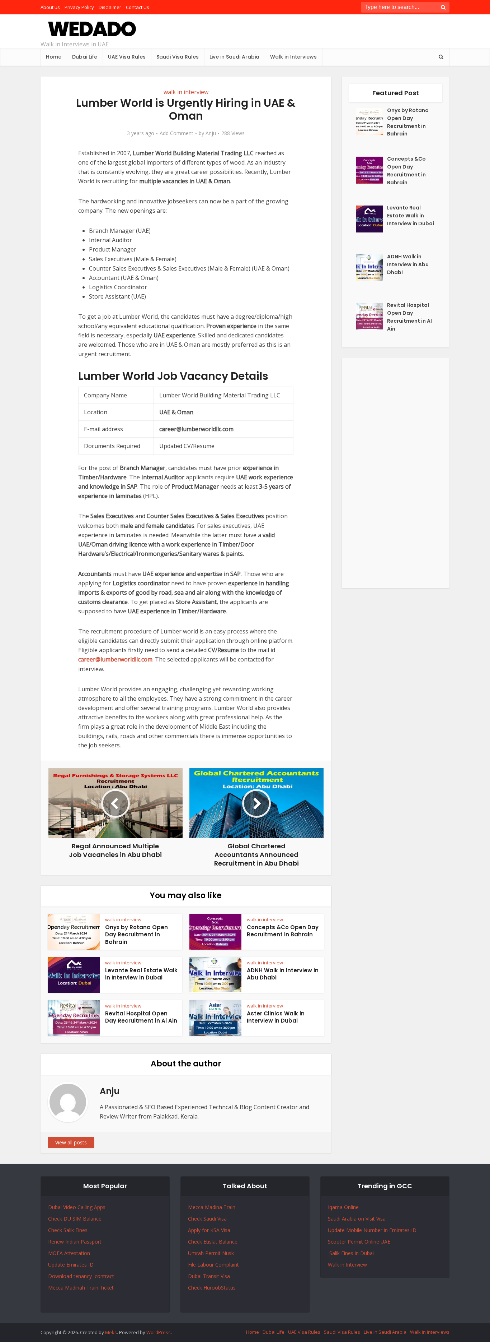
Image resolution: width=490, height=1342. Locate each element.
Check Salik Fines (68, 1230)
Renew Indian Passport (75, 1241)
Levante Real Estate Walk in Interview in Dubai (141, 974)
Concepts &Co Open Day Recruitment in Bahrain (283, 930)
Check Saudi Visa (207, 1218)
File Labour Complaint (213, 1264)
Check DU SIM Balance (75, 1218)
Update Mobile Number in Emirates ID (372, 1230)
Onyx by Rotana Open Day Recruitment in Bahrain (136, 934)
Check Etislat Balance (212, 1241)
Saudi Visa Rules (177, 56)
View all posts (71, 1142)
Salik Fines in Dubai (351, 1253)
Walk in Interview (347, 1264)
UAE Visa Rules (127, 56)
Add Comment (176, 133)
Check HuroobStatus (212, 1287)
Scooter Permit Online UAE (359, 1241)
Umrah (196, 1253)
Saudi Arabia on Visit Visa (357, 1218)
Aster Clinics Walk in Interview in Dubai (276, 1017)
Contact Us (137, 7)
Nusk (228, 1253)
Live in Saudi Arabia (234, 56)
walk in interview (186, 92)
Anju (211, 133)
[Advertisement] (395, 473)
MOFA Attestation (69, 1253)
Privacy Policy (79, 7)
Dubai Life (84, 56)
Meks (111, 1332)
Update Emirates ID (71, 1264)
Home (53, 56)
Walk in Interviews (293, 56)
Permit (213, 1253)
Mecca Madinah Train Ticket (81, 1287)
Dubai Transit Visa (209, 1276)
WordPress (158, 1332)
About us (50, 7)
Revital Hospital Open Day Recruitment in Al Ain (141, 1017)
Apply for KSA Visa (209, 1230)
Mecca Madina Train (211, 1207)
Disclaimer (110, 7)
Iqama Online (343, 1207)
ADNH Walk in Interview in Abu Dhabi (283, 974)
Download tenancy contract (82, 1276)
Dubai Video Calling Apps (76, 1207)
